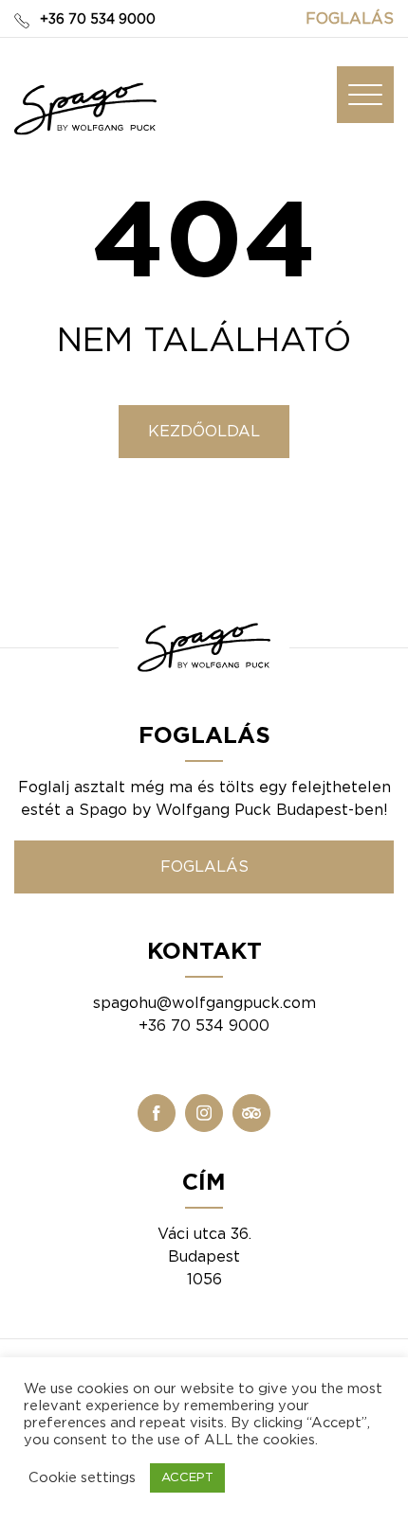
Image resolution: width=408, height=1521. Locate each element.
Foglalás (350, 19)
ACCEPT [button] (187, 1478)
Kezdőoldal (204, 431)
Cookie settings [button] (82, 1478)
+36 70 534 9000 (98, 20)
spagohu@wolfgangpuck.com (204, 1003)
